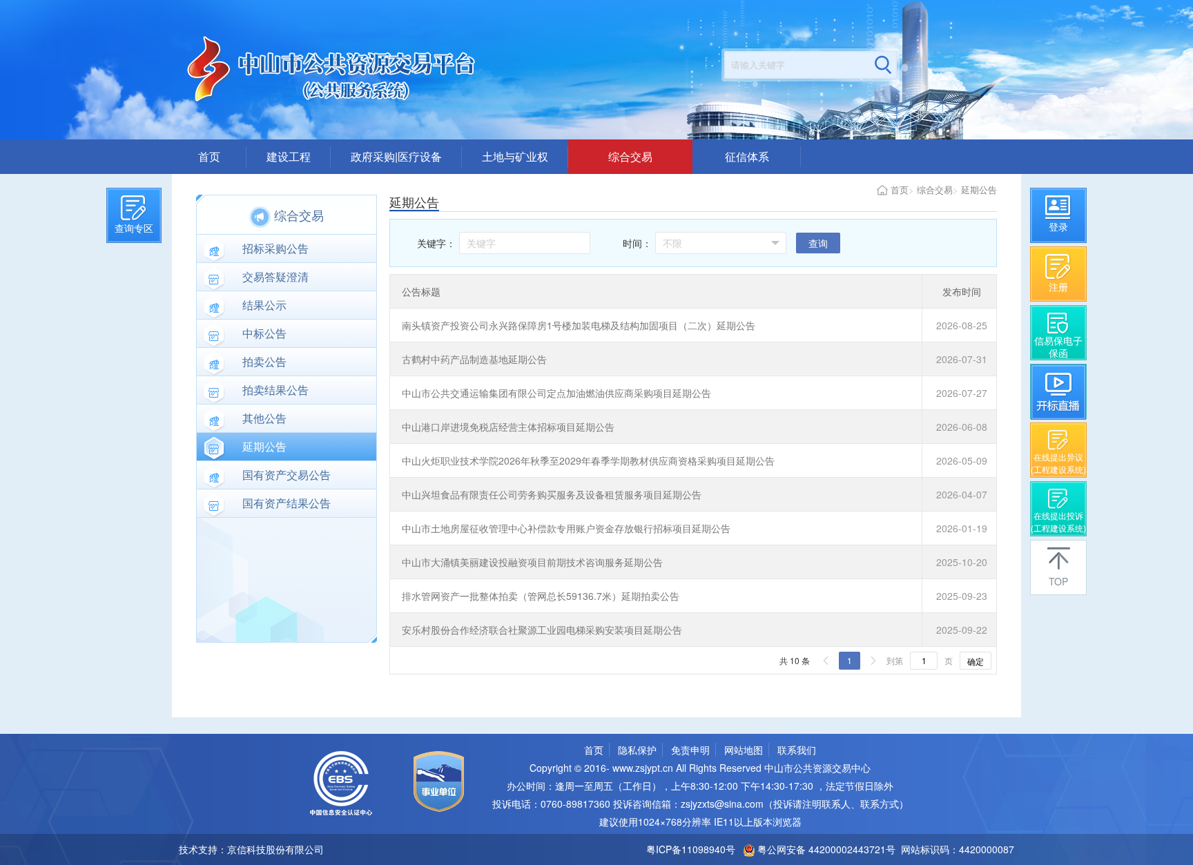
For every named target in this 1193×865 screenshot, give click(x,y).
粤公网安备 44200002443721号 (825, 849)
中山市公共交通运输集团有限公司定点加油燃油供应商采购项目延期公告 (556, 393)
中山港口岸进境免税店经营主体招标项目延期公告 (508, 427)
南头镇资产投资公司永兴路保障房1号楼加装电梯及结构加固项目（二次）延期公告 (578, 325)
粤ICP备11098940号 (690, 849)
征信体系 (747, 156)
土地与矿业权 (515, 156)
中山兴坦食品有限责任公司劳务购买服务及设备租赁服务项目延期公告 (551, 494)
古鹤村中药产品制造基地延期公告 (474, 359)
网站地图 (743, 750)
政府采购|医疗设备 (396, 156)
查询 (818, 243)
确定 (975, 661)
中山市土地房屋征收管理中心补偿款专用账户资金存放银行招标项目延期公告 (566, 528)
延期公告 (979, 189)
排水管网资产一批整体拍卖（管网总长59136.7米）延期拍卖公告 (540, 596)
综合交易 (630, 156)
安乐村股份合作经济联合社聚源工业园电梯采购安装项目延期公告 (542, 629)
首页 (209, 156)
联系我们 (796, 750)
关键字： (436, 243)
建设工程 (288, 156)
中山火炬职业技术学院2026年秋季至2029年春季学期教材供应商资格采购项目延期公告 (588, 460)
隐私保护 (637, 750)
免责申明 (690, 750)
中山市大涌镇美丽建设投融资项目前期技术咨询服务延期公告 (532, 562)
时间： (637, 243)
